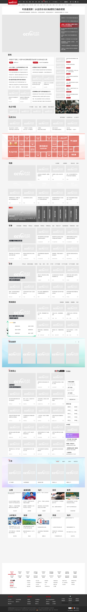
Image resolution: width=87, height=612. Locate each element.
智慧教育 (77, 600)
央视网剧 (65, 163)
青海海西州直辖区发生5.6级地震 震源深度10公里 (57, 198)
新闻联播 (68, 61)
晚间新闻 (46, 580)
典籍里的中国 (38, 586)
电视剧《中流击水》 (70, 443)
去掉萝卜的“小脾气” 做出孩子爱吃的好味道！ (28, 433)
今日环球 (68, 79)
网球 (38, 296)
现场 (38, 179)
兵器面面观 (36, 225)
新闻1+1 (53, 454)
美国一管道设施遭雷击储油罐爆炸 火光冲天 (72, 198)
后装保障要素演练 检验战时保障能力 (43, 254)
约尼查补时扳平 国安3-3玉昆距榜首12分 (29, 292)
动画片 (63, 461)
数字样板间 (62, 117)
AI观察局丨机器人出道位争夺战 (57, 175)
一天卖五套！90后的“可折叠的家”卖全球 (43, 416)
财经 (33, 1)
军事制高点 (48, 225)
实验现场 (25, 420)
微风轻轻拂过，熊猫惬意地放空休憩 (43, 330)
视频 (30, 1)
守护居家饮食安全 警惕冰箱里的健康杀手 (28, 416)
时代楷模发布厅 (39, 582)
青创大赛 (73, 163)
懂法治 (69, 420)
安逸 (56, 318)
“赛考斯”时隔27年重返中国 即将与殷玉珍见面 (36, 83)
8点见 (36, 106)
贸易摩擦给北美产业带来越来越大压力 (41, 91)
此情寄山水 (16, 62)
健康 (47, 4)
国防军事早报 (54, 258)
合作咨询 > (70, 602)
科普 (44, 4)
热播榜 (74, 141)
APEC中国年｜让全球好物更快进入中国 (18, 67)
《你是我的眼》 (26, 482)
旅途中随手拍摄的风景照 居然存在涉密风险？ (14, 399)
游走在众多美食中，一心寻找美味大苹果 (72, 330)
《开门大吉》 (70, 387)
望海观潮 (44, 183)
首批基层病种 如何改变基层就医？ (57, 450)
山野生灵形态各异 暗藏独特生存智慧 (57, 416)
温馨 (70, 318)
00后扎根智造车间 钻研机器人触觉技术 (43, 450)
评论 (27, 1)
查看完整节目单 (72, 399)
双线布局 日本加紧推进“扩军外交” (13, 98)
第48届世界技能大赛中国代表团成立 (17, 79)
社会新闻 (34, 87)
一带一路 (31, 4)
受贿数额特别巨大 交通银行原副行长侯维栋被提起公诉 (14, 198)
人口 (45, 584)
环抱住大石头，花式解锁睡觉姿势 (57, 314)
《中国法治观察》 (71, 381)
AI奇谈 (29, 183)
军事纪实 (30, 225)
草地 (38, 318)
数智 (60, 4)
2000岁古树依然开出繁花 (71, 440)
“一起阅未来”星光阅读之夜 (57, 527)
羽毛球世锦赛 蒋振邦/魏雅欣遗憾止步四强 (72, 292)
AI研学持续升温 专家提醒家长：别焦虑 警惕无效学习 (42, 72)
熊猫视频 (62, 302)
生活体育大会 (69, 117)
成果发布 (77, 598)
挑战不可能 (64, 580)
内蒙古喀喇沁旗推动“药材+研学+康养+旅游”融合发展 (28, 527)
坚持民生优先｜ (34, 12)
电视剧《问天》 (69, 434)
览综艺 (69, 410)
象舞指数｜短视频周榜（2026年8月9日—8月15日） (28, 506)
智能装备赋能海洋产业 (71, 527)
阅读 (53, 4)
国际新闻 (10, 101)
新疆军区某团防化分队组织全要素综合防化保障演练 (72, 237)
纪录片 (69, 461)
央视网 (28, 599)
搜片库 (71, 149)
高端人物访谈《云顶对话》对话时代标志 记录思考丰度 (14, 128)
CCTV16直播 (72, 264)
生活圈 (55, 586)
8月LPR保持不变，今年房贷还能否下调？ (57, 502)
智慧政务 (70, 600)
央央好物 (69, 4)
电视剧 (57, 461)
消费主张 (10, 454)
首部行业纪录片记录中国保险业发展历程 (56, 128)
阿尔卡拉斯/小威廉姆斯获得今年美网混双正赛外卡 (43, 292)
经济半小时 (40, 454)
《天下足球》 (70, 393)
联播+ (11, 62)
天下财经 (68, 85)
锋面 (40, 106)
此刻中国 (15, 183)
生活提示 (64, 584)
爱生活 (69, 413)
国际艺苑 (55, 584)
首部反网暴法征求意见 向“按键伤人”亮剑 (58, 383)
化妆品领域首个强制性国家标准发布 (43, 532)
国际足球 (10, 296)
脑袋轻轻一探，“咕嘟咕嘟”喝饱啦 (58, 330)
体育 (36, 1)
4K (49, 1)
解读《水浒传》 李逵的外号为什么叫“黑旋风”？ (28, 399)
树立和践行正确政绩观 (13, 69)
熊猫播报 (67, 302)
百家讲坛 (25, 403)
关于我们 (63, 598)
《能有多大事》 (40, 482)
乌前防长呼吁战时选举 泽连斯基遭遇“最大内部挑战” (14, 416)
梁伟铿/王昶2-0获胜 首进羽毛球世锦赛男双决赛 (72, 275)
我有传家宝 (56, 582)
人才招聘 (54, 603)
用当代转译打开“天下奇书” (71, 454)
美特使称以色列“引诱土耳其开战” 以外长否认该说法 (42, 94)
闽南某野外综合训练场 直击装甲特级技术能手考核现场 (57, 237)
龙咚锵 (72, 183)
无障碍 (70, 3)
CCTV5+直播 (64, 264)
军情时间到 (72, 225)
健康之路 (54, 403)
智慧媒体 (63, 600)
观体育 (75, 406)
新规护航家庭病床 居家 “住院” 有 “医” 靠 (28, 450)
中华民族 (73, 584)
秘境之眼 (28, 586)
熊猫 (42, 1)
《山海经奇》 (69, 452)
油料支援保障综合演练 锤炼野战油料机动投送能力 (43, 237)
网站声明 (9, 603)
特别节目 (76, 461)
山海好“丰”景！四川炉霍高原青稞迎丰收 (49, 83)
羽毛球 (68, 280)
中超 (40, 264)
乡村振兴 (23, 4)
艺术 (56, 4)
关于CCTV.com (11, 601)
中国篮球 (39, 280)
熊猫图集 (73, 302)
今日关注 (10, 420)
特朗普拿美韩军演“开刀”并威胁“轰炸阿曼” (43, 433)
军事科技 (42, 225)
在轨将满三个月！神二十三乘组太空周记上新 (69, 21)
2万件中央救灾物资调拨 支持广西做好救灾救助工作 (18, 72)
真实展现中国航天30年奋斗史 (71, 436)
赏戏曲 (75, 420)
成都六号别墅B (17, 329)
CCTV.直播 (55, 1)
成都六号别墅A (31, 326)
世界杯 (36, 264)
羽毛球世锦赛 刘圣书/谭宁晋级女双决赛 (57, 292)
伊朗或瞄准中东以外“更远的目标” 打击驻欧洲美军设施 (43, 198)
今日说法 (28, 582)
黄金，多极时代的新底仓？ (57, 506)
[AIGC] (66, 1)
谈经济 (69, 417)
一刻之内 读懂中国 (16, 184)
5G (62, 4)
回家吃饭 (25, 437)
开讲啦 (46, 582)
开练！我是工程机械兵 (15, 240)
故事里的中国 (73, 580)
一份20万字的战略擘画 (43, 62)
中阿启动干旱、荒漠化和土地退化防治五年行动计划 (18, 74)
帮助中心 (37, 603)
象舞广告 (17, 601)
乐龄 (50, 4)
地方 (19, 4)
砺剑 (53, 225)
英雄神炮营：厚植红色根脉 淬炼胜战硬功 (57, 254)
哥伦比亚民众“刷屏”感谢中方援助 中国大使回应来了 (42, 101)
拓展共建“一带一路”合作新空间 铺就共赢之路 (69, 17)
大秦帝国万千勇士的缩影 (70, 449)
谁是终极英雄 (65, 225)
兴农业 (75, 417)
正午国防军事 (11, 258)
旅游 (41, 4)
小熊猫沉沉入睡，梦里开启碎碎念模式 (72, 314)
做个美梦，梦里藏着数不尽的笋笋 (43, 314)
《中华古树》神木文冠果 (71, 439)
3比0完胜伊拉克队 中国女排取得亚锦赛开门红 (57, 275)
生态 (27, 4)
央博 (35, 4)
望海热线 (47, 603)
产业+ (66, 4)
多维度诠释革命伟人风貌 (70, 445)
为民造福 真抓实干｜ (50, 12)
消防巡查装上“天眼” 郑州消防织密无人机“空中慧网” (43, 506)
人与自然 (28, 584)
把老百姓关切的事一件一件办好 (61, 12)
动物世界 (73, 582)
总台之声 (9, 599)
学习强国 (31, 106)
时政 (19, 1)
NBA (44, 264)
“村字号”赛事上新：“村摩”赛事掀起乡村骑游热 (14, 532)
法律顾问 (54, 601)
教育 (39, 1)
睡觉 (67, 318)
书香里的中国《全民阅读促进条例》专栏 (57, 532)
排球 (53, 280)
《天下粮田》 (11, 482)
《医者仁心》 (54, 482)
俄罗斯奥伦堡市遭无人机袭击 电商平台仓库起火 (41, 96)
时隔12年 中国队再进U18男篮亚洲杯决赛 (43, 275)
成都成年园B (17, 333)
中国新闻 (68, 73)
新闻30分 (68, 97)
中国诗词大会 (47, 586)
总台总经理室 (18, 599)
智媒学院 (70, 598)
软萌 (41, 318)
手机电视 (37, 601)
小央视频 (57, 163)
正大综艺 (37, 584)
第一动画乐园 (64, 582)
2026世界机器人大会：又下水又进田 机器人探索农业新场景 (14, 527)
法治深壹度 (54, 387)
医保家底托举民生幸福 (42, 527)
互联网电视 (37, 599)
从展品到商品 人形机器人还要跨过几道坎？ (43, 399)
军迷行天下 (58, 225)
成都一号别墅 (30, 333)
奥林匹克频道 (30, 264)
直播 (12, 322)
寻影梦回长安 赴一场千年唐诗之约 (14, 450)
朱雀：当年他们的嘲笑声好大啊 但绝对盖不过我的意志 (72, 175)
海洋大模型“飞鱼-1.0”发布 (71, 531)
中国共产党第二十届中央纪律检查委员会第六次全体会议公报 (28, 59)
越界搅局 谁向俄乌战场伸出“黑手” (43, 383)
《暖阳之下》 (69, 482)
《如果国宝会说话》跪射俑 (72, 448)
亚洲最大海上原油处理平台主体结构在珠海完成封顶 (18, 84)
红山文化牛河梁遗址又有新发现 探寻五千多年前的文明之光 (14, 502)
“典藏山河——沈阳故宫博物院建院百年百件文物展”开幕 (14, 506)
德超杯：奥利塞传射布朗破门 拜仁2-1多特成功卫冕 (14, 292)
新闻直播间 (69, 91)
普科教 (75, 413)
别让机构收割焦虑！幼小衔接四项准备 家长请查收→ (72, 502)
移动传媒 (29, 603)
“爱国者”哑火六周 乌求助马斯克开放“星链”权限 (14, 254)
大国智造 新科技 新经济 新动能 (42, 128)
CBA (48, 264)
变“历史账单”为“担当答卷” (23, 69)
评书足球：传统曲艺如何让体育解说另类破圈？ (28, 502)
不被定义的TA (60, 183)
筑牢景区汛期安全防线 (70, 64)
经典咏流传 (56, 580)
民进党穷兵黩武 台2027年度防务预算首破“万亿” (17, 82)
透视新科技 (11, 437)
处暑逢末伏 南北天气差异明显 (39, 67)
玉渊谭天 (45, 106)
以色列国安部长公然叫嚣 (27, 197)
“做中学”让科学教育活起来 (71, 506)
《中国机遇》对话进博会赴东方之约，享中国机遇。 (28, 128)
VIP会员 (24, 264)
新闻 (24, 1)
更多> (77, 163)
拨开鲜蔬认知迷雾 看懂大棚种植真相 (14, 433)
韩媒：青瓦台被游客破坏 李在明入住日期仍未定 (41, 98)
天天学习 (35, 62)
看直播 (73, 155)
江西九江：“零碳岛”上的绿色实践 (43, 502)
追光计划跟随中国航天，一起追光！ (72, 128)
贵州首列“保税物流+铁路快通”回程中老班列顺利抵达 (42, 69)
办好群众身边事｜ (42, 12)
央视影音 (29, 601)
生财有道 (39, 420)
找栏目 (65, 149)
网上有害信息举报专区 (50, 599)
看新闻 (69, 406)
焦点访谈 (68, 67)
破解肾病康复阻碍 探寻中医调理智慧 (57, 399)
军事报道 (25, 225)
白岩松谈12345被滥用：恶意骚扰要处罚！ (43, 175)
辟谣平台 (47, 601)
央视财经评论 (40, 403)
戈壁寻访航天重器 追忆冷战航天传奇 (57, 433)
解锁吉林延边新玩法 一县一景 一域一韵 (28, 532)
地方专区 (14, 152)
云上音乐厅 (76, 117)
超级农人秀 (54, 420)
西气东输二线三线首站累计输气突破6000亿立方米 (18, 77)
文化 (38, 4)
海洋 (68, 515)
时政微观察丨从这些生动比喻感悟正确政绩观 (43, 9)
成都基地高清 (17, 326)
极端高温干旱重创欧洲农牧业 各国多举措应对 (24, 98)
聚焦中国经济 (51, 106)
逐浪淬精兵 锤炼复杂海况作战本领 (72, 254)
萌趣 (53, 318)
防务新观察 (19, 225)
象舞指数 (27, 490)
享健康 (75, 410)
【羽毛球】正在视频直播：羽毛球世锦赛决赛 (69, 45)
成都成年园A (30, 329)
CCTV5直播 (57, 264)
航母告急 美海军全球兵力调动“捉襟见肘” (28, 254)
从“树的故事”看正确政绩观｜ (25, 12)
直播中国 (46, 1)
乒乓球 (51, 264)
